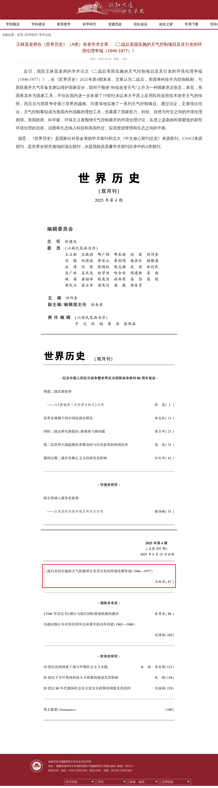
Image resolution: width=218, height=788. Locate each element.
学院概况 (13, 24)
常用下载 (191, 24)
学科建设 (38, 24)
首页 (20, 34)
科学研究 (89, 24)
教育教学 (64, 24)
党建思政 (115, 24)
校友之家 (166, 24)
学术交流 (45, 34)
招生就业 (140, 24)
